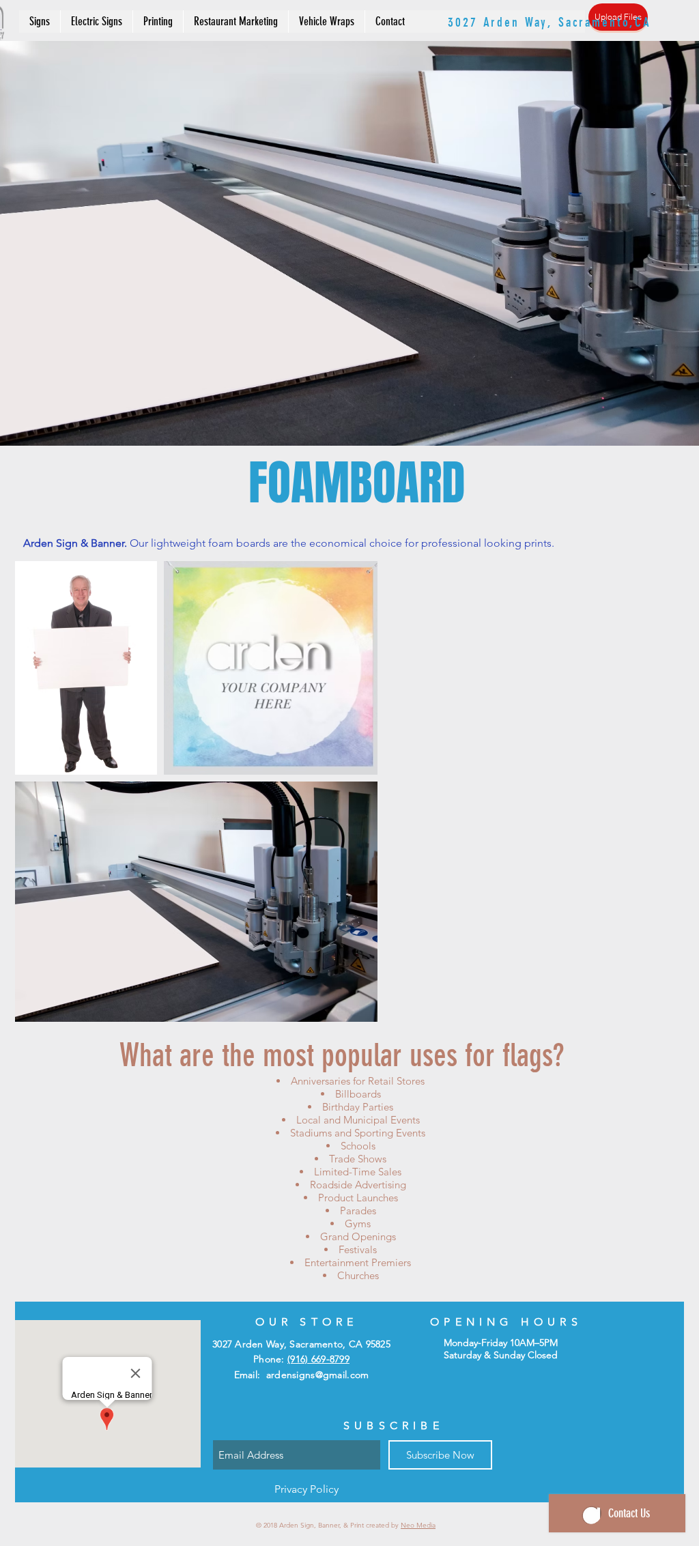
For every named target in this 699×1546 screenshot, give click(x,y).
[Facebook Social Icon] (481, 30)
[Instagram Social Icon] (510, 30)
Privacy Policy (306, 1489)
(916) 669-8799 (591, 11)
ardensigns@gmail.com (317, 1375)
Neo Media (418, 1525)
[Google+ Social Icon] (567, 30)
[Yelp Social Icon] (539, 30)
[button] (39, 21)
